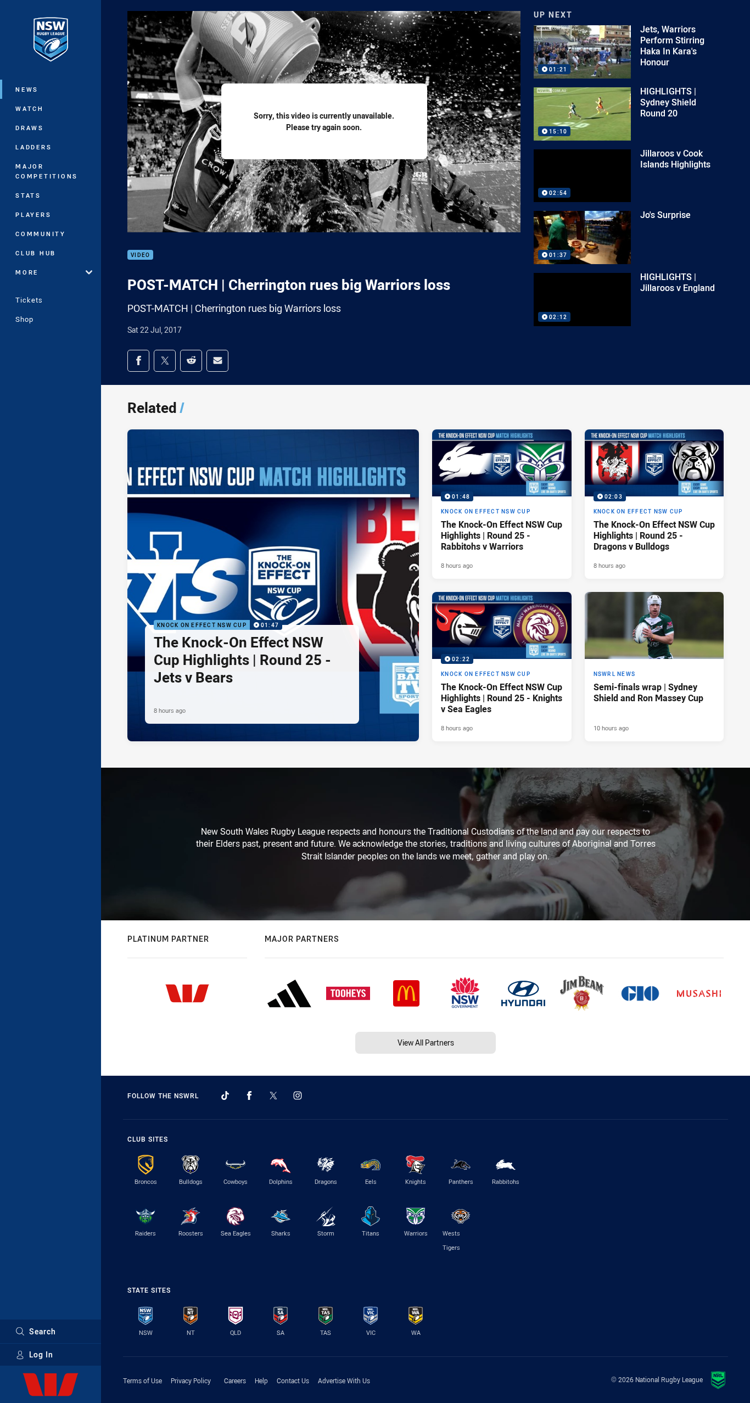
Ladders (33, 147)
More (26, 272)
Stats (28, 195)
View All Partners (426, 1042)
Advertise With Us (344, 1380)
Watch (29, 108)
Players (33, 214)
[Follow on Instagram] (297, 1095)
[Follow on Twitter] (273, 1095)
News (26, 89)
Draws (29, 128)
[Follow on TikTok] (225, 1095)
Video (140, 255)
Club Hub (35, 253)
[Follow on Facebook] (249, 1095)
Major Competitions (46, 171)
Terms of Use (142, 1380)
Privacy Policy (191, 1380)
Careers (235, 1380)
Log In (41, 1354)
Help (261, 1380)
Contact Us (293, 1380)
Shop (24, 319)
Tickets (29, 300)
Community (40, 234)
